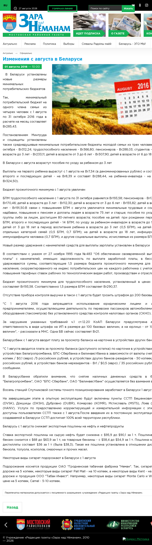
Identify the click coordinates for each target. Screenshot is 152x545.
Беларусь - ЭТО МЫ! (132, 43)
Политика (49, 43)
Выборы (68, 43)
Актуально (10, 43)
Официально (26, 53)
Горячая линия (62, 8)
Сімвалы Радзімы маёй (96, 43)
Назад (12, 507)
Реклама (30, 43)
